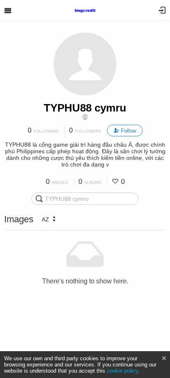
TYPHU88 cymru (85, 108)
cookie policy (122, 371)
